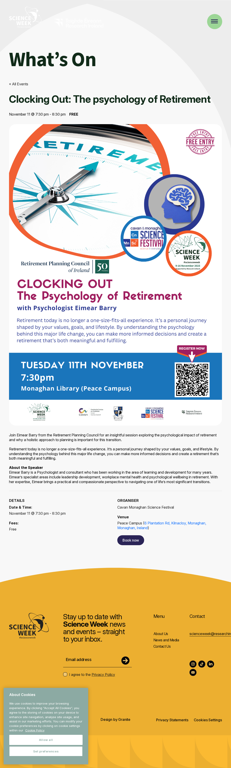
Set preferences (46, 751)
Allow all (46, 740)
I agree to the (92, 674)
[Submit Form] (125, 660)
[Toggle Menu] (214, 21)
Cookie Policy (34, 730)
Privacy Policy (103, 674)
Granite (124, 719)
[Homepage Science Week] (25, 18)
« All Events (18, 84)
